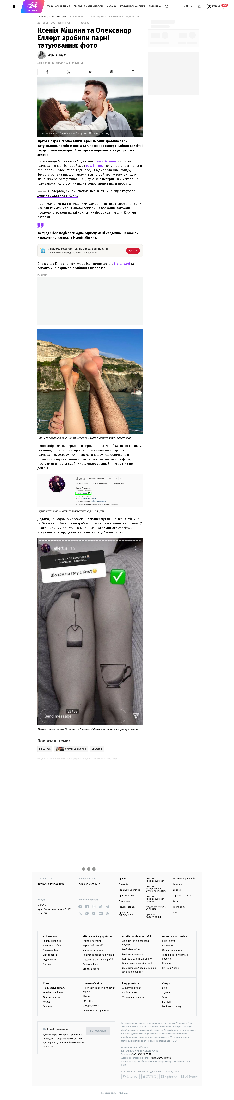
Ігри (175, 913)
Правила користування (126, 914)
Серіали (47, 1006)
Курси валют (169, 945)
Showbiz (41, 17)
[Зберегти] (133, 72)
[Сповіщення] (199, 6)
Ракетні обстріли (92, 940)
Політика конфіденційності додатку (155, 899)
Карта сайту (179, 907)
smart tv (168, 1076)
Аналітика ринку (131, 987)
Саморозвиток (91, 1005)
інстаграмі (122, 264)
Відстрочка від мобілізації (137, 963)
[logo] (32, 6)
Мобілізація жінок (132, 954)
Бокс (164, 987)
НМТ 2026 (88, 1001)
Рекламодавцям (127, 907)
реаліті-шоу (94, 166)
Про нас (123, 879)
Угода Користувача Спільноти (156, 908)
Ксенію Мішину (105, 161)
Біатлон (166, 1001)
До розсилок (98, 1031)
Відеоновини (50, 954)
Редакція (123, 884)
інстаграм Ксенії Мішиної (67, 62)
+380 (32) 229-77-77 (141, 1054)
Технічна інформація (184, 879)
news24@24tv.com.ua (51, 883)
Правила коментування (153, 916)
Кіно (46, 983)
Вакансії (177, 890)
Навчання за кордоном (96, 1010)
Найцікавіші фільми (54, 987)
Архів (175, 901)
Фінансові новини (172, 950)
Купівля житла (130, 992)
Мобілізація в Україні (136, 936)
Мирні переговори (93, 950)
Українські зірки (58, 6)
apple (149, 1076)
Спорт (166, 983)
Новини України (52, 945)
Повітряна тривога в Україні (98, 954)
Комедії (47, 1001)
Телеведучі (124, 901)
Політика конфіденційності (155, 880)
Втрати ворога (91, 968)
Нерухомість (130, 983)
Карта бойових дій (93, 945)
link (80, 906)
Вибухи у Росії (90, 964)
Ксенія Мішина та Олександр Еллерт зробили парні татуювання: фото (106, 17)
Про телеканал (126, 896)
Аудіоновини (50, 959)
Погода (47, 964)
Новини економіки (174, 936)
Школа (86, 996)
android (130, 1076)
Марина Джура (57, 55)
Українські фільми (53, 992)
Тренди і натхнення (133, 997)
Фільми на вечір (52, 997)
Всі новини (50, 936)
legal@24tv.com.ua (161, 1057)
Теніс (165, 997)
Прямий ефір (50, 950)
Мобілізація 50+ (131, 949)
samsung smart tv (189, 1076)
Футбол (166, 992)
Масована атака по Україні (98, 959)
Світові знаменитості (88, 6)
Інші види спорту (171, 1006)
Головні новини (52, 940)
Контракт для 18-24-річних (137, 958)
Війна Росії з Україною (98, 936)
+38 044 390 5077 (89, 883)
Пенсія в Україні (171, 968)
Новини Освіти (92, 983)
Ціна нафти (168, 940)
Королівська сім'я (132, 6)
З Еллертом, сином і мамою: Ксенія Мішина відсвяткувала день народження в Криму (86, 193)
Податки (166, 963)
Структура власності (183, 896)
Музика (112, 6)
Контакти (178, 884)
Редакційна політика (129, 890)
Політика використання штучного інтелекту (156, 888)
